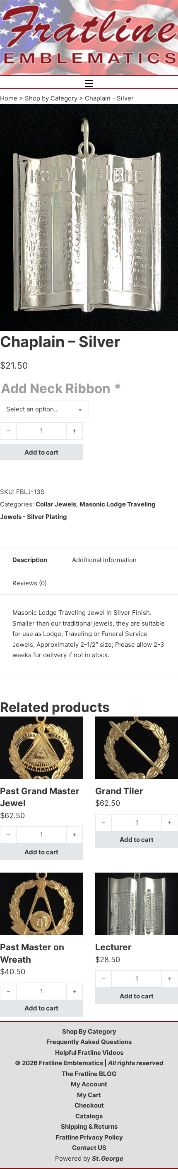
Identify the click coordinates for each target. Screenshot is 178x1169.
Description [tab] (29, 560)
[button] (167, 115)
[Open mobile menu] (89, 83)
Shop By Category (89, 1031)
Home (8, 98)
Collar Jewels (56, 504)
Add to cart (41, 452)
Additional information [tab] (104, 560)
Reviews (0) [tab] (29, 583)
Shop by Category (51, 98)
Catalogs (89, 1116)
